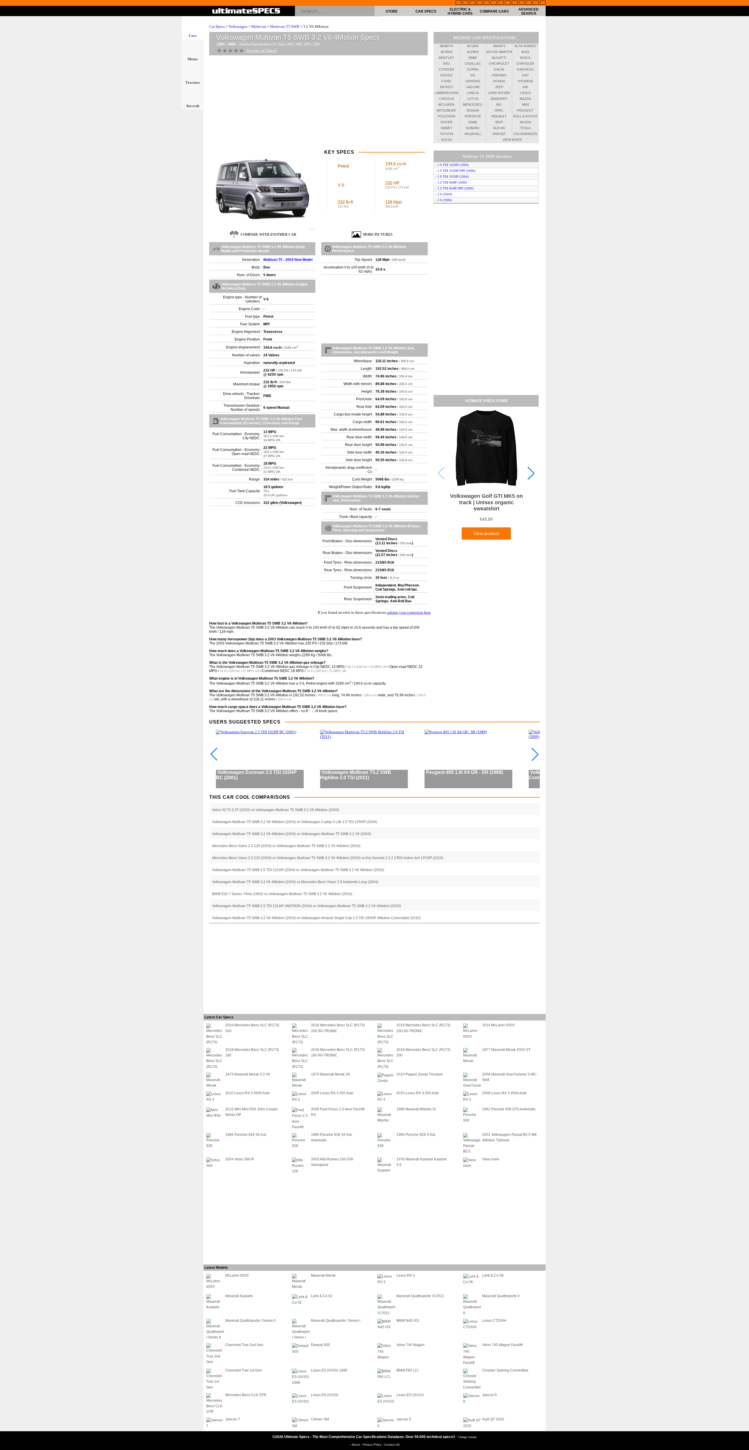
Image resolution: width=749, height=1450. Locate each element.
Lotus (473, 98)
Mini (525, 104)
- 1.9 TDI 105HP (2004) (452, 176)
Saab (472, 122)
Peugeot (525, 110)
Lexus (525, 93)
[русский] (501, 3)
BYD (446, 63)
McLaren (446, 104)
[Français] (465, 3)
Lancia (473, 93)
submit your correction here (409, 612)
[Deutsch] (472, 3)
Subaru (473, 128)
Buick (525, 57)
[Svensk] (479, 3)
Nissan (473, 110)
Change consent (467, 1437)
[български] (515, 3)
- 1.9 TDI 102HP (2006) (452, 165)
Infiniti (446, 87)
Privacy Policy (372, 1444)
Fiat (525, 75)
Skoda (525, 122)
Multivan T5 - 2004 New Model (287, 260)
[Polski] (529, 3)
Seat (499, 122)
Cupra (473, 69)
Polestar (446, 116)
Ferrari (499, 75)
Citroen (446, 69)
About (356, 1444)
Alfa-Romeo (525, 46)
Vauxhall (472, 134)
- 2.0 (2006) (443, 200)
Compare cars (494, 11)
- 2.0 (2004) (443, 194)
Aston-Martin (499, 52)
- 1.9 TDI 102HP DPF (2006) (455, 170)
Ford (446, 81)
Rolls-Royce (525, 116)
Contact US (392, 1444)
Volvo (446, 139)
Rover (447, 122)
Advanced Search (528, 11)
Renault (499, 116)
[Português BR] (536, 3)
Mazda (525, 98)
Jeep (499, 87)
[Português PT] (486, 3)
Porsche (473, 116)
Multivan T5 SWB (284, 26)
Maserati (499, 98)
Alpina (446, 52)
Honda (499, 81)
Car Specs (425, 11)
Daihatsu (525, 69)
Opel (499, 110)
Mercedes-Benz (473, 105)
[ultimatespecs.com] (246, 11)
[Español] (494, 3)
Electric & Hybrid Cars (460, 11)
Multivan (258, 26)
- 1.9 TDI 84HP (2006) (451, 182)
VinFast (499, 134)
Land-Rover (499, 93)
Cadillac (473, 63)
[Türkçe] (543, 3)
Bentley (446, 57)
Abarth (446, 46)
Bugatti (499, 57)
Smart (446, 128)
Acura (473, 46)
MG (499, 104)
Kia (525, 87)
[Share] (742, 370)
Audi (525, 52)
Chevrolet (499, 63)
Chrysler (525, 63)
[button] (531, 473)
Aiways (499, 46)
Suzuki (499, 128)
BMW (473, 57)
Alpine (473, 52)
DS (472, 75)
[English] (458, 3)
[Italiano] (508, 3)
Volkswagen (238, 26)
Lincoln (446, 98)
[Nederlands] (522, 3)
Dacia (499, 69)
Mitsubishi (446, 110)
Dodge (446, 75)
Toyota (446, 134)
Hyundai (525, 81)
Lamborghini (446, 93)
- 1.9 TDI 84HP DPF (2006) (454, 188)
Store (392, 11)
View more (512, 139)
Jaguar (473, 87)
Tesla (525, 128)
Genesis (472, 81)
